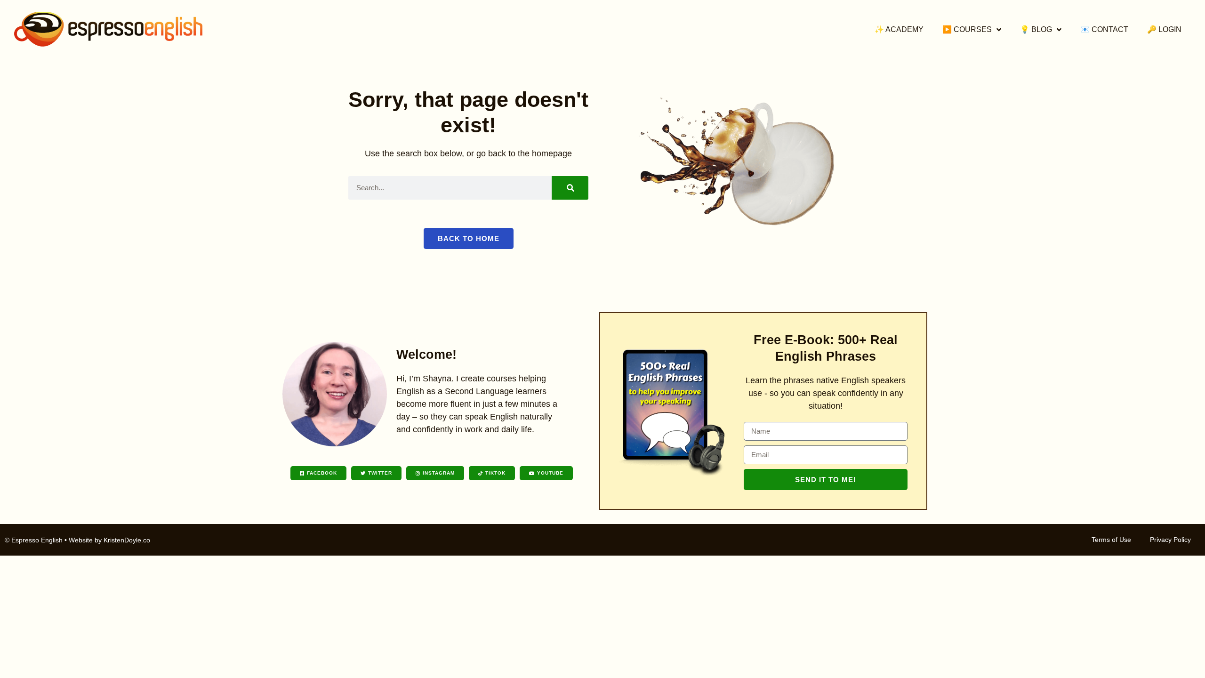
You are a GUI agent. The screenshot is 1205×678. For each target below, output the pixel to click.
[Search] (570, 188)
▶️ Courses (967, 29)
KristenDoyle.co (127, 540)
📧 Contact (1104, 29)
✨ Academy (899, 29)
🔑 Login (1164, 29)
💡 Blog (1036, 29)
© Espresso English (34, 540)
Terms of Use (1111, 539)
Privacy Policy (1170, 539)
